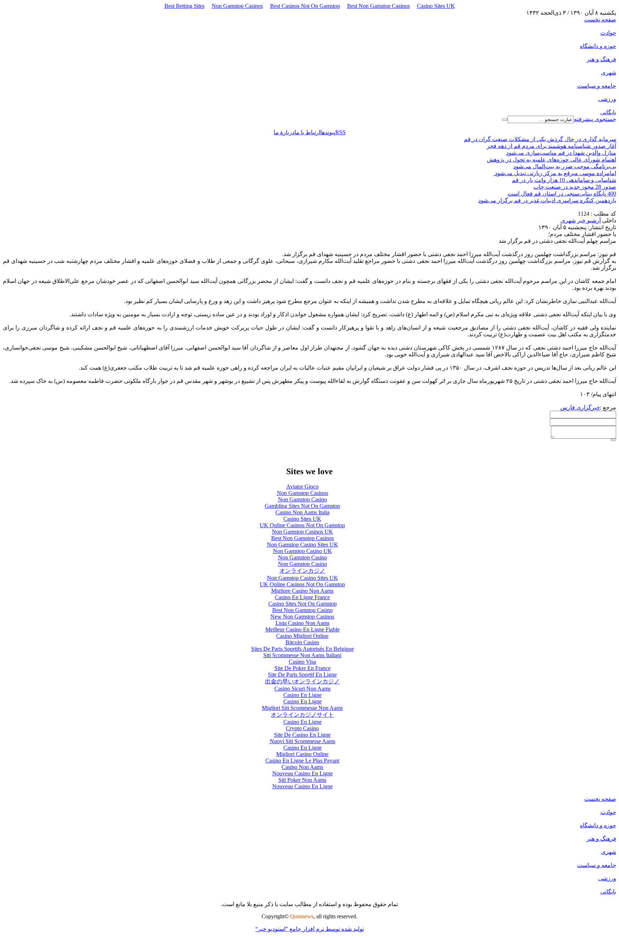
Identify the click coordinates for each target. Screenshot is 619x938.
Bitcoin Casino (302, 642)
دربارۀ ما (284, 132)
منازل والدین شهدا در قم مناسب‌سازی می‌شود (561, 153)
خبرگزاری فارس (580, 407)
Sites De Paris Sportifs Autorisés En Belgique (302, 649)
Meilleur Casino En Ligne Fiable (302, 629)
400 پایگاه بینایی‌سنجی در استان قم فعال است (562, 194)
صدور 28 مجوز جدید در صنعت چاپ (574, 187)
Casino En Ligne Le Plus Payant (302, 760)
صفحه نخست (600, 19)
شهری (608, 72)
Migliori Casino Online (302, 754)
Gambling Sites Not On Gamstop (302, 506)
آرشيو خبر (589, 220)
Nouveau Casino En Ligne (302, 773)
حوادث (608, 33)
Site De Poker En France (302, 668)
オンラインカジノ (302, 571)
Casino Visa (302, 662)
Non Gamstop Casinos (237, 6)
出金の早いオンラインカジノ (302, 681)
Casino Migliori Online (302, 636)
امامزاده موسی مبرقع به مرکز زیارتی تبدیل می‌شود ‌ (554, 173)
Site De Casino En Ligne (302, 735)
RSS (340, 132)
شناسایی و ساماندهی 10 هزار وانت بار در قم (564, 180)
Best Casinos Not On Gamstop (305, 6)
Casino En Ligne (302, 695)
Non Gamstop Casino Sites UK (302, 545)
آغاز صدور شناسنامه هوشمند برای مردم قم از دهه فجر (551, 146)
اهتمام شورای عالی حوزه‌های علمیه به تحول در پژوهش (551, 160)
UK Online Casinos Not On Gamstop (302, 525)
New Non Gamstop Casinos (302, 617)
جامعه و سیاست (596, 86)
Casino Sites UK (436, 6)
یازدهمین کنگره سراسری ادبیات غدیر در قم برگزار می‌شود (547, 200)
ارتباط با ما (307, 132)
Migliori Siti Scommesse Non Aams (302, 708)
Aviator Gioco (302, 487)
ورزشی (607, 99)
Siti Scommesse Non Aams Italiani (302, 655)
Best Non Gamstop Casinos (378, 6)
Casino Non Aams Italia (302, 512)
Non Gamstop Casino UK (302, 551)
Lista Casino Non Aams (302, 623)
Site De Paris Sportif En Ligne (302, 675)
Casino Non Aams (302, 767)
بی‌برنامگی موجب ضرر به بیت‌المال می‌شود (564, 166)
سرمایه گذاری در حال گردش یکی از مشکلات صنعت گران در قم (540, 139)
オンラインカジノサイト (302, 715)
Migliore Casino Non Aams (302, 591)
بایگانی (608, 112)
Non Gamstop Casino (302, 499)
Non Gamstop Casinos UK (302, 532)
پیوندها (327, 132)
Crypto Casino (302, 728)
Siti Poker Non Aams (302, 780)
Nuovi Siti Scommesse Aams (302, 741)
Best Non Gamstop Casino (302, 610)
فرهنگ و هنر (601, 59)
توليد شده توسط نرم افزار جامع (309, 929)
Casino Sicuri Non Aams (302, 689)
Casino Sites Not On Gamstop (302, 604)
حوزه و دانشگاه (598, 46)
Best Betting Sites (184, 6)
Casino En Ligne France (302, 597)
